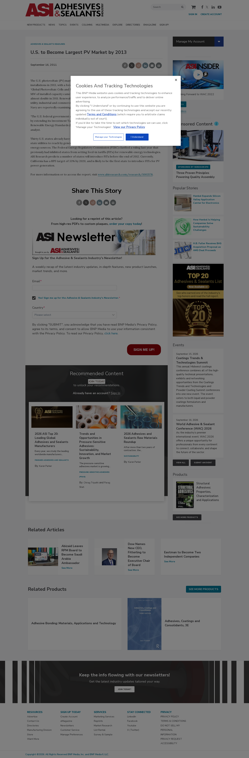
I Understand (137, 137)
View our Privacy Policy (129, 127)
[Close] (176, 80)
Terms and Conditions (102, 114)
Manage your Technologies (108, 137)
